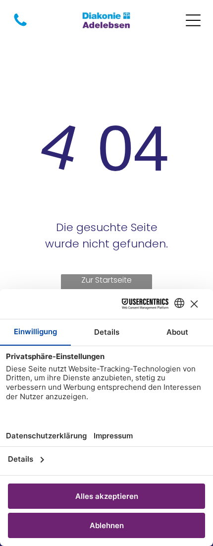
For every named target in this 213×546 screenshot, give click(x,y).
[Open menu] (193, 20)
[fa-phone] (20, 25)
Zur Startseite (106, 280)
